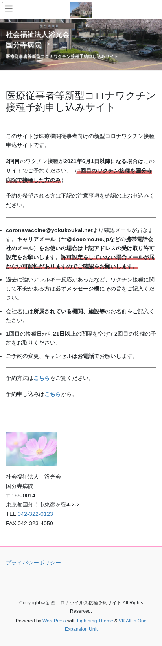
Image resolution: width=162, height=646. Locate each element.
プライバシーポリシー (33, 562)
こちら (52, 394)
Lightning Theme (95, 621)
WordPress (54, 621)
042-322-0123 (35, 514)
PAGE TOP (150, 620)
